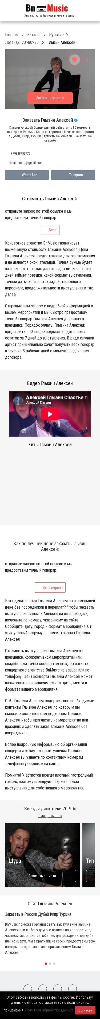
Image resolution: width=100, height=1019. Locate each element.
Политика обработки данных (49, 1010)
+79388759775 (20, 153)
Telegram (76, 175)
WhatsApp (30, 175)
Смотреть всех (50, 816)
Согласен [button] (85, 1010)
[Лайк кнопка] (74, 59)
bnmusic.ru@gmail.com (26, 163)
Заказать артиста (42, 876)
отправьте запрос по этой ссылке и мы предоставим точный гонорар (39, 220)
